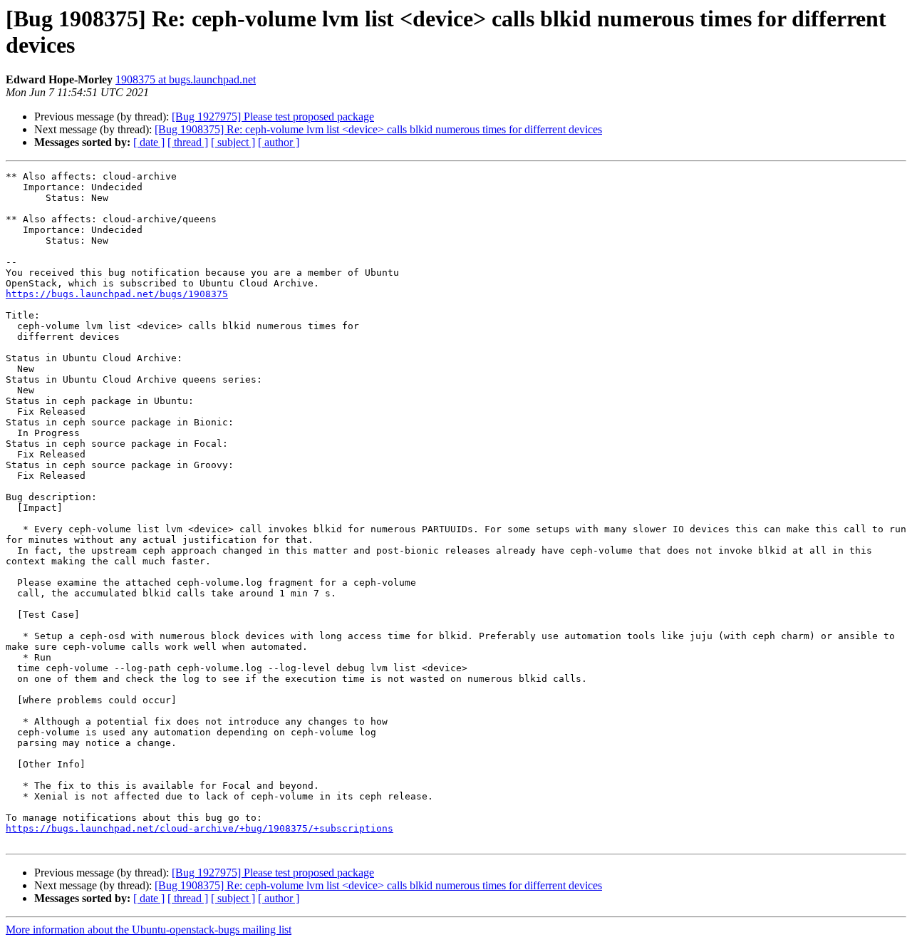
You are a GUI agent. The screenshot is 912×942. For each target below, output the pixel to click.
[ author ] (278, 142)
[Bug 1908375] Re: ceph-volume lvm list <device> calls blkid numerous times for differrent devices (378, 129)
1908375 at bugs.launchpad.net (185, 79)
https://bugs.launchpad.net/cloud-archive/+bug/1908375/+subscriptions (199, 828)
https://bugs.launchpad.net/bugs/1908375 (117, 294)
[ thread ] (187, 142)
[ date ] (149, 142)
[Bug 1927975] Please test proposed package (273, 116)
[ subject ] (233, 142)
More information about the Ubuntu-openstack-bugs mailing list (148, 929)
